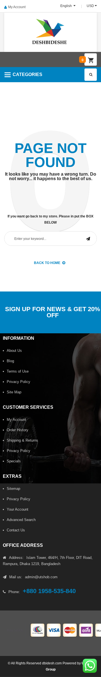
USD (90, 6)
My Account (17, 7)
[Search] (90, 74)
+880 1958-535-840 (49, 591)
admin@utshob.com (41, 577)
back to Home (47, 263)
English (66, 6)
